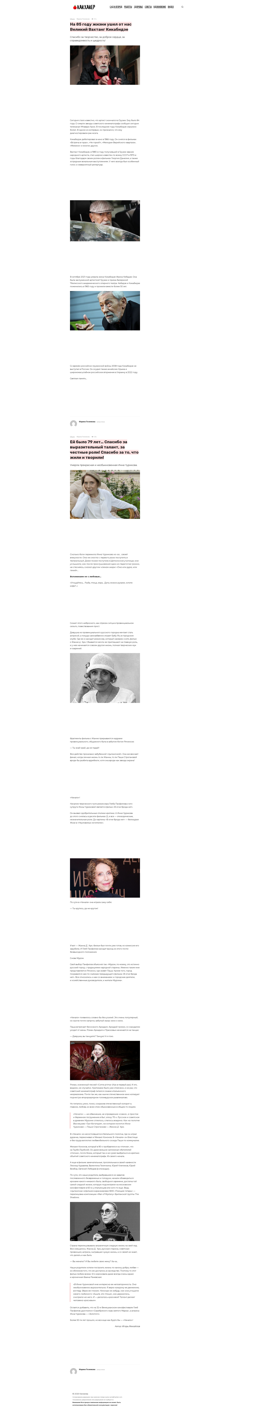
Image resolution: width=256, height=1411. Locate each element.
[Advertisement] (105, 102)
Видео (171, 7)
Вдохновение (160, 7)
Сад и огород (116, 7)
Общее (72, 19)
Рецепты (128, 7)
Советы (148, 7)
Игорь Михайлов (131, 1326)
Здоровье (138, 7)
